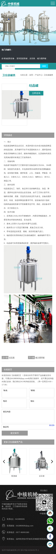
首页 (31, 75)
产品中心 (38, 75)
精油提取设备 (5, 58)
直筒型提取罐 (18, 58)
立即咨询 (36, 93)
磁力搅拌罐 (38, 58)
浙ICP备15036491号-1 (29, 550)
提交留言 (15, 433)
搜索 (44, 66)
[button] (51, 461)
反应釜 (29, 58)
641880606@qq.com (19, 378)
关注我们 (43, 490)
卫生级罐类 (48, 75)
